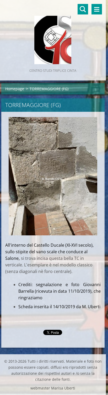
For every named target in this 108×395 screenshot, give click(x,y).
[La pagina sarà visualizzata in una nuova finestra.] (53, 176)
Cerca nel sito (83, 9)
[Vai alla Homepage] (53, 33)
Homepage (14, 88)
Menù (96, 9)
